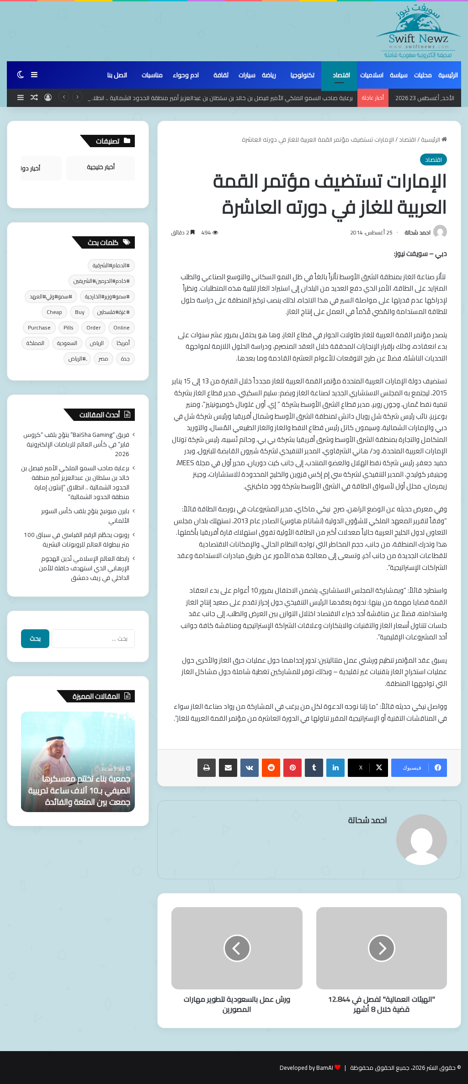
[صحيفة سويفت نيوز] (419, 31)
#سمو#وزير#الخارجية (107, 296)
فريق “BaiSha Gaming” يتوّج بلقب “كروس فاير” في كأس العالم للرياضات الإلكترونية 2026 (76, 444)
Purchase (39, 327)
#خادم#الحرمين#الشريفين (102, 281)
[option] (78, 762)
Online (121, 327)
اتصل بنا (117, 75)
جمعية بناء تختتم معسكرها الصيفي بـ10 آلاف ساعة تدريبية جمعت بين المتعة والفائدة (79, 790)
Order (93, 327)
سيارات (247, 75)
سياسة (399, 75)
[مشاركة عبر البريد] (228, 768)
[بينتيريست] (292, 768)
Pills (69, 327)
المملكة (35, 343)
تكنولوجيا (302, 75)
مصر (103, 358)
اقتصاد (341, 75)
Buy (80, 312)
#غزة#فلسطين (113, 312)
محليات (423, 75)
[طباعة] (206, 768)
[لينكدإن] (335, 768)
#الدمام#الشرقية (111, 265)
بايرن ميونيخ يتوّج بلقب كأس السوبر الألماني (85, 515)
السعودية (67, 343)
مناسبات (152, 75)
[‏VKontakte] (249, 768)
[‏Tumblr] (314, 768)
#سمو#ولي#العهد (51, 296)
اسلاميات (371, 75)
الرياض (97, 343)
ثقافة (221, 75)
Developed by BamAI (306, 1067)
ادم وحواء (186, 75)
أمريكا (123, 343)
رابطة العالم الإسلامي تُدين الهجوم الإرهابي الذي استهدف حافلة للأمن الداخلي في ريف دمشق (84, 568)
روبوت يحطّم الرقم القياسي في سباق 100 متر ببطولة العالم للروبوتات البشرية (76, 539)
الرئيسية (448, 75)
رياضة (269, 75)
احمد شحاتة (418, 232)
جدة (125, 358)
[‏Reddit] (271, 768)
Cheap (54, 312)
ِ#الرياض (77, 358)
